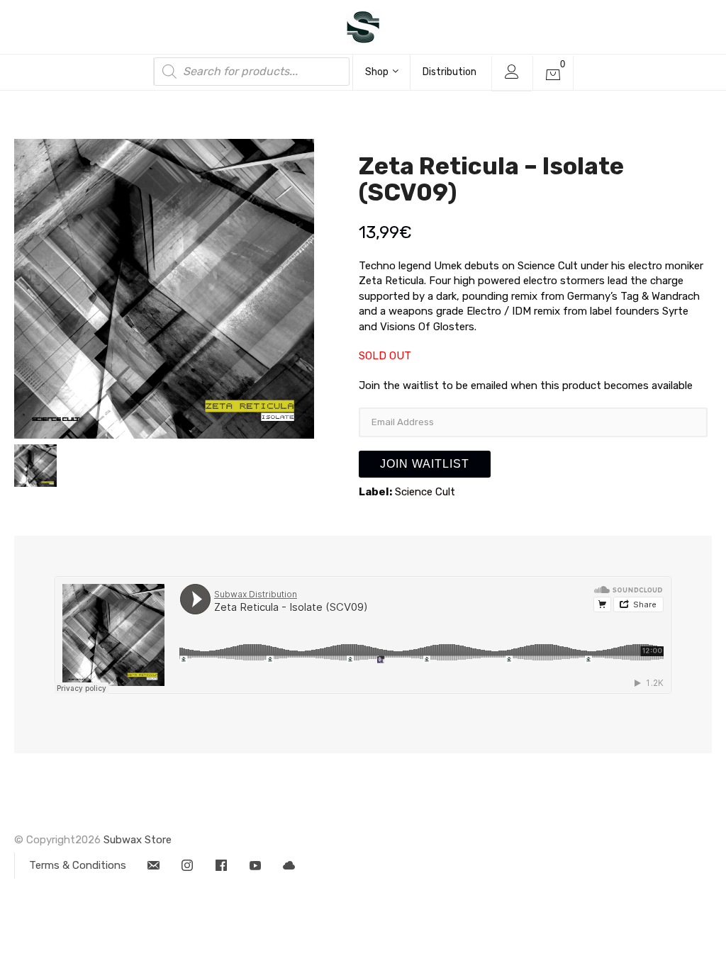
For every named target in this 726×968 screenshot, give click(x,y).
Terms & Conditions (77, 865)
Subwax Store (138, 839)
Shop (377, 72)
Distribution (449, 72)
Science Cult (425, 491)
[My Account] (511, 73)
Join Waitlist (424, 464)
